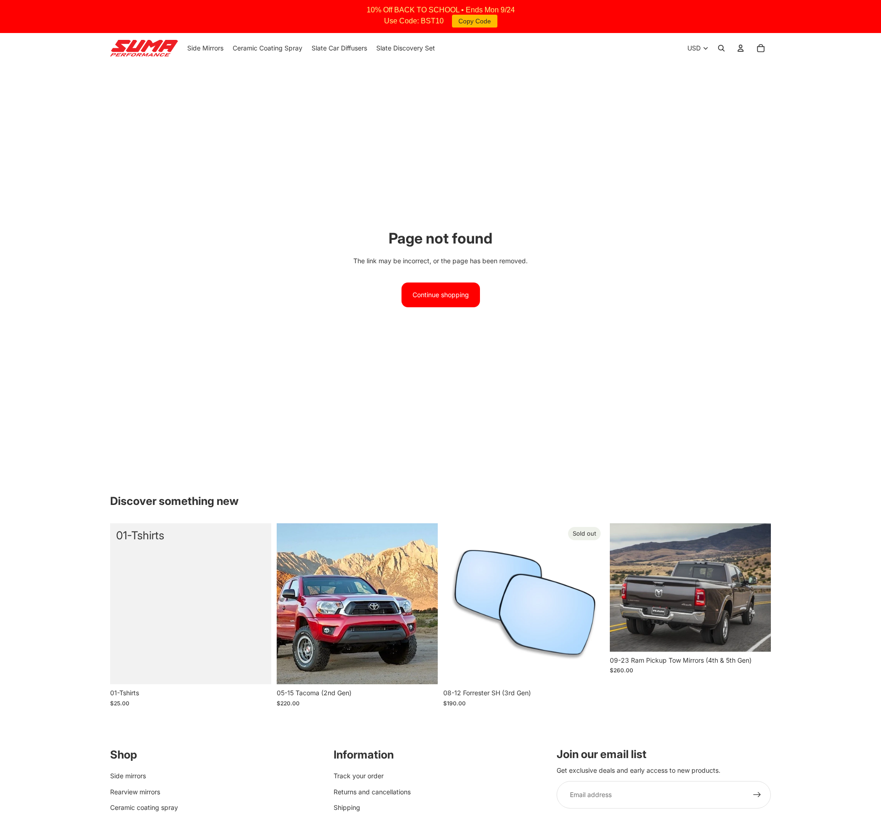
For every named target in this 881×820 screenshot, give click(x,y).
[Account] (740, 48)
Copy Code (474, 21)
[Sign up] (757, 795)
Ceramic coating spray (144, 807)
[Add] (257, 670)
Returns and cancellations (372, 792)
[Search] (721, 48)
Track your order (359, 776)
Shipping (347, 807)
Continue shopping (441, 295)
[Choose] (423, 670)
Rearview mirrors (135, 792)
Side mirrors (128, 776)
